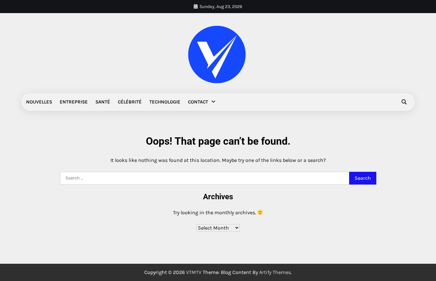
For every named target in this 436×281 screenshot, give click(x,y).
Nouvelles (39, 102)
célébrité (130, 102)
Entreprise (74, 102)
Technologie (164, 102)
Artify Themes (275, 272)
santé (102, 102)
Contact (198, 102)
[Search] (404, 102)
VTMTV (193, 272)
